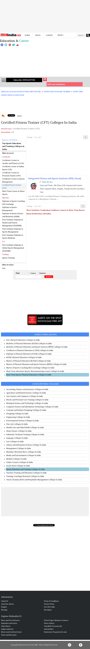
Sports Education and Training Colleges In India (25, 469)
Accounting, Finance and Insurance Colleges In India (27, 389)
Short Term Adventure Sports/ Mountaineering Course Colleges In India (35, 371)
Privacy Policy (49, 604)
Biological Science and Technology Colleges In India (27, 403)
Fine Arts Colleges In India (17, 424)
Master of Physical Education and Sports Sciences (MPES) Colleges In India (36, 364)
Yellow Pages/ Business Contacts (56, 620)
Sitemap (4, 610)
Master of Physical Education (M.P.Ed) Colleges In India (28, 361)
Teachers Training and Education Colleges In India (26, 473)
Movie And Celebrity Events (11, 632)
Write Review (47, 182)
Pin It (19, 116)
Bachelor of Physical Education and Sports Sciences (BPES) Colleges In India (37, 347)
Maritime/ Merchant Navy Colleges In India (23, 452)
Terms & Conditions (51, 601)
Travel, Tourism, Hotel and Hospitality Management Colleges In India (34, 479)
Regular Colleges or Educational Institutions (21, 92)
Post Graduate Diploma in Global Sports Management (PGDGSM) (13, 248)
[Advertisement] (45, 16)
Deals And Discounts (9, 635)
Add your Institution (56, 84)
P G (3, 241)
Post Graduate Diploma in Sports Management (12, 230)
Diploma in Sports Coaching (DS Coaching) (13, 202)
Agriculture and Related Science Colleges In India (26, 393)
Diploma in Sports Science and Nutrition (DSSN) (12, 215)
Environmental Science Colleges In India (22, 420)
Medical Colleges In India (16, 459)
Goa (3, 268)
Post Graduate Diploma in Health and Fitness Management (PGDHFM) (12, 222)
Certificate (6, 157)
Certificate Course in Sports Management (13, 180)
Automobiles (48, 629)
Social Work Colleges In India (18, 466)
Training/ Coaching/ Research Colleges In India (25, 476)
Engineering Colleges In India (18, 417)
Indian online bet (7, 629)
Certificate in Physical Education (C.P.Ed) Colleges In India (29, 350)
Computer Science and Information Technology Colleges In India (32, 406)
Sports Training (8, 258)
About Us (4, 601)
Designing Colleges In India (17, 413)
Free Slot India (49, 607)
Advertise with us (7, 604)
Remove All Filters (10, 140)
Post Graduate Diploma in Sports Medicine (12, 236)
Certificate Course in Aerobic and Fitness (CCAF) (13, 161)
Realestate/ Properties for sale (55, 632)
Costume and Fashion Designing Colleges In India (26, 410)
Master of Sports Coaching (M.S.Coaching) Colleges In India (30, 368)
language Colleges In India (17, 438)
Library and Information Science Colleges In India (26, 445)
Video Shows (6, 626)
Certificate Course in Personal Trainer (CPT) (11, 174)
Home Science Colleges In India (19, 431)
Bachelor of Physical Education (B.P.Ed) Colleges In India (29, 343)
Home (27, 35)
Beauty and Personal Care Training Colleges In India (27, 399)
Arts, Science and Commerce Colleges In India (24, 396)
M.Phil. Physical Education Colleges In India (24, 357)
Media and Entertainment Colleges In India (23, 455)
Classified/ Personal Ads (53, 626)
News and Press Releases (10, 620)
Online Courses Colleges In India (19, 462)
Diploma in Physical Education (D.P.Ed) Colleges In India (29, 354)
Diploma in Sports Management (9, 208)
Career (49, 35)
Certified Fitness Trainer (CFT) (11, 186)
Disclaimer (48, 610)
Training (5, 254)
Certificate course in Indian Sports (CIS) (13, 168)
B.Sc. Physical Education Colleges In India (23, 340)
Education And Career (9, 623)
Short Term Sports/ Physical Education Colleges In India (28, 375)
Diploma (5, 197)
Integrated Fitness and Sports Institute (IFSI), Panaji (54, 178)
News (37, 35)
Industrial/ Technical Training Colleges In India (25, 434)
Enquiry (4, 607)
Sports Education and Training (57, 92)
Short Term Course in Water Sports (13, 192)
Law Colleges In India (15, 441)
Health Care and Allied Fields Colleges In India (25, 427)
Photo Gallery (49, 623)
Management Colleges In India (18, 448)
